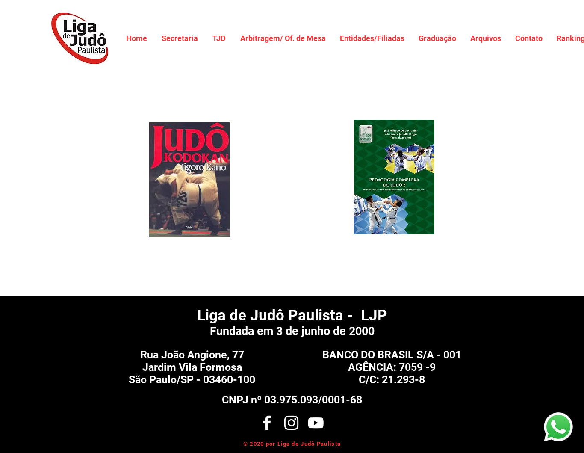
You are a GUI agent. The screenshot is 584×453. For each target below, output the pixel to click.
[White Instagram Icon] (291, 422)
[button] (179, 38)
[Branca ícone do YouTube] (315, 422)
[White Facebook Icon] (267, 422)
